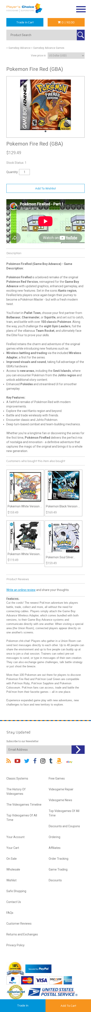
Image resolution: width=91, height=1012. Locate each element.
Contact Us (13, 902)
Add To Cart (68, 1005)
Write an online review (21, 590)
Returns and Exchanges (22, 934)
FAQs (9, 912)
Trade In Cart (25, 22)
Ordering (54, 837)
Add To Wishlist (45, 188)
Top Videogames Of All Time (21, 818)
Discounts (55, 880)
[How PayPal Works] (38, 968)
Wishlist (11, 880)
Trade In (22, 1005)
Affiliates (55, 848)
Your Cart (12, 848)
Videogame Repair (61, 789)
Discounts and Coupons (64, 826)
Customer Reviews (19, 923)
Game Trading (58, 869)
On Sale (11, 858)
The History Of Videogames (16, 791)
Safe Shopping (16, 891)
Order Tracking (58, 858)
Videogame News (60, 800)
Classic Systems (17, 778)
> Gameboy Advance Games (47, 47)
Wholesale (13, 869)
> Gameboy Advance (18, 47)
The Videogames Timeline (23, 804)
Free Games (57, 778)
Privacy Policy (15, 945)
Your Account (15, 837)
